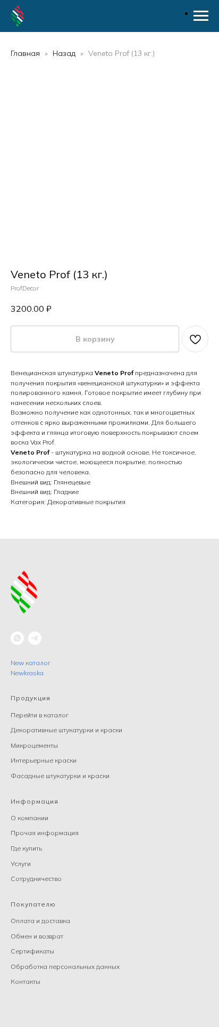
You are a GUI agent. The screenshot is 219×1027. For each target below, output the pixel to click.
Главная (25, 53)
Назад (65, 53)
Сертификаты (32, 951)
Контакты (25, 981)
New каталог (30, 663)
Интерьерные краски (44, 760)
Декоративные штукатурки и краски (66, 730)
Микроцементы (34, 745)
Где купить (26, 848)
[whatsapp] (17, 638)
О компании (29, 818)
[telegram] (34, 638)
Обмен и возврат (37, 936)
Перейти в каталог (40, 715)
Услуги (21, 864)
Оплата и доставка (40, 921)
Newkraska (27, 673)
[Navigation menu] (200, 16)
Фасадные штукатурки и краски (60, 776)
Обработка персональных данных (65, 967)
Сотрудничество (36, 879)
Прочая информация (45, 833)
